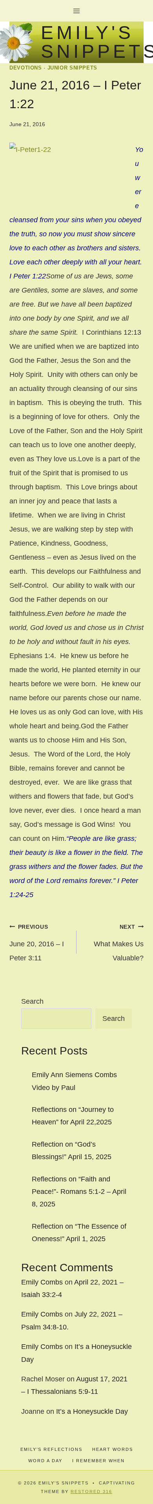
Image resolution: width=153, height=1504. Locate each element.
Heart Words (112, 1449)
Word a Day (45, 1460)
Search (32, 1001)
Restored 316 (91, 1491)
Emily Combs (42, 1282)
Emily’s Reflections (51, 1449)
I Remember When (98, 1460)
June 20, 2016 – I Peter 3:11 (36, 943)
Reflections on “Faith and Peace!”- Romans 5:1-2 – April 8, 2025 (79, 1191)
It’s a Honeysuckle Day (92, 1411)
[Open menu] (76, 11)
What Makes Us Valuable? (119, 943)
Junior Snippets (72, 68)
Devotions (25, 68)
